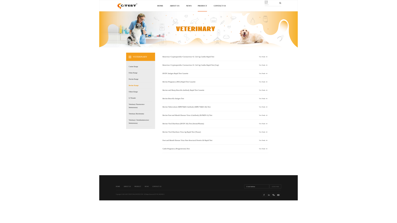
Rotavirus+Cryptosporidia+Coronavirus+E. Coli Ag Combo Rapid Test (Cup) (214, 65)
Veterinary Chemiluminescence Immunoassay (139, 121)
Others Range (133, 92)
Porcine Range (133, 79)
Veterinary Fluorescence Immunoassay (136, 105)
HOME (118, 186)
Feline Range (133, 73)
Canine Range (133, 66)
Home (160, 6)
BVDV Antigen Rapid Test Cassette (214, 73)
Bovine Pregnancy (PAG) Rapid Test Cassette (214, 82)
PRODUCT (138, 186)
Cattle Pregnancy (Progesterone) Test (214, 149)
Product (202, 6)
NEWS (147, 186)
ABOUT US (127, 186)
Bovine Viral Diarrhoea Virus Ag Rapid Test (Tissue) (214, 132)
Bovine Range (134, 85)
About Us (174, 6)
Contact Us (220, 6)
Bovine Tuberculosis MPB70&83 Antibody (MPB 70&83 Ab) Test (214, 107)
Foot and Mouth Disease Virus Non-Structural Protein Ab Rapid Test (214, 140)
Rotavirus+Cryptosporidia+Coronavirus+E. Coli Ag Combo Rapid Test (214, 57)
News (189, 6)
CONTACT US (156, 186)
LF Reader (132, 98)
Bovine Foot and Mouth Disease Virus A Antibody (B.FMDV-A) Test (214, 115)
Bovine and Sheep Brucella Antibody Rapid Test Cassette (214, 90)
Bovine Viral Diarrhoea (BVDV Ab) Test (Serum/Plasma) (214, 124)
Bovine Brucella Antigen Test (214, 99)
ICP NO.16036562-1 (159, 194)
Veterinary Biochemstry (136, 114)
